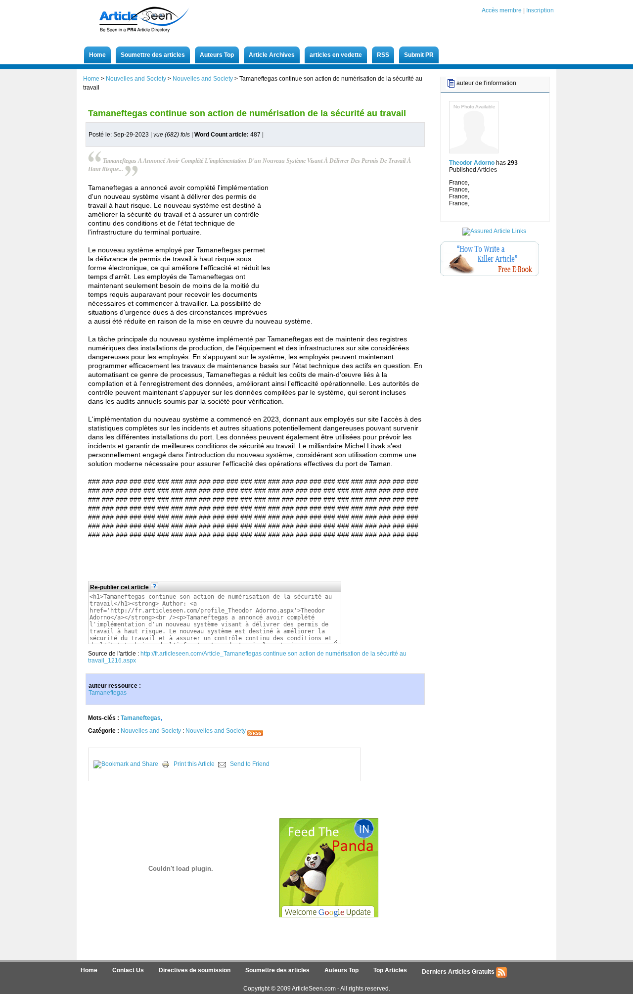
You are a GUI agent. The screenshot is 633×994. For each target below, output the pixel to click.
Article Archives (272, 54)
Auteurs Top (217, 54)
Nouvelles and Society (136, 78)
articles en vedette (336, 54)
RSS (383, 54)
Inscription (540, 10)
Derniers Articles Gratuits (459, 971)
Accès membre (502, 10)
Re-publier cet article (120, 587)
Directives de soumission (194, 970)
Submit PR (419, 54)
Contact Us (128, 970)
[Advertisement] (489, 304)
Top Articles (390, 970)
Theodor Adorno (472, 162)
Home (97, 54)
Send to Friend (250, 763)
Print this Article (194, 763)
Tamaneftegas (108, 692)
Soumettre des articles (153, 54)
